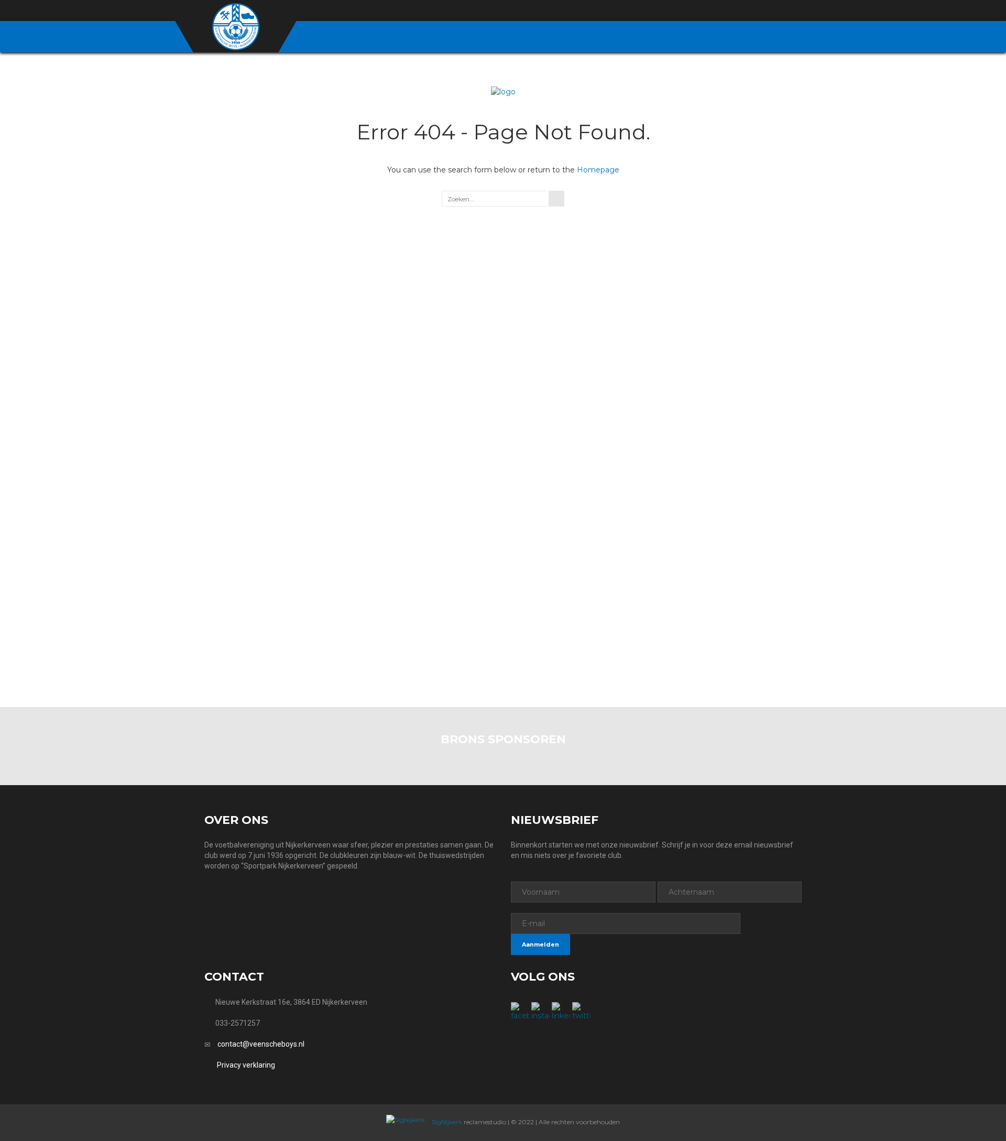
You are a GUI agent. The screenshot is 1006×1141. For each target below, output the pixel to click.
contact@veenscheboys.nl (260, 1044)
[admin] (739, 11)
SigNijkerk (446, 1122)
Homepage (598, 170)
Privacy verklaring (246, 1065)
